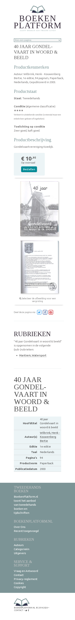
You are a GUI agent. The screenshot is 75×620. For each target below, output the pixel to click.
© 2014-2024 (42, 608)
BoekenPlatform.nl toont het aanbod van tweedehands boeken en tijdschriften (26, 504)
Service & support (23, 563)
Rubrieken (24, 539)
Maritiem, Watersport (32, 355)
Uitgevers (20, 553)
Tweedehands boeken (27, 489)
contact (18, 610)
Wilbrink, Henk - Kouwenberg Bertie (50, 436)
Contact (19, 575)
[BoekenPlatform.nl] (37, 17)
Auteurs (19, 545)
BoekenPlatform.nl (33, 521)
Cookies (19, 583)
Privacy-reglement (26, 579)
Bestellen (29, 169)
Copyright (20, 587)
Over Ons (19, 526)
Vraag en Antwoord (26, 570)
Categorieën (21, 549)
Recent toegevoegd (26, 530)
